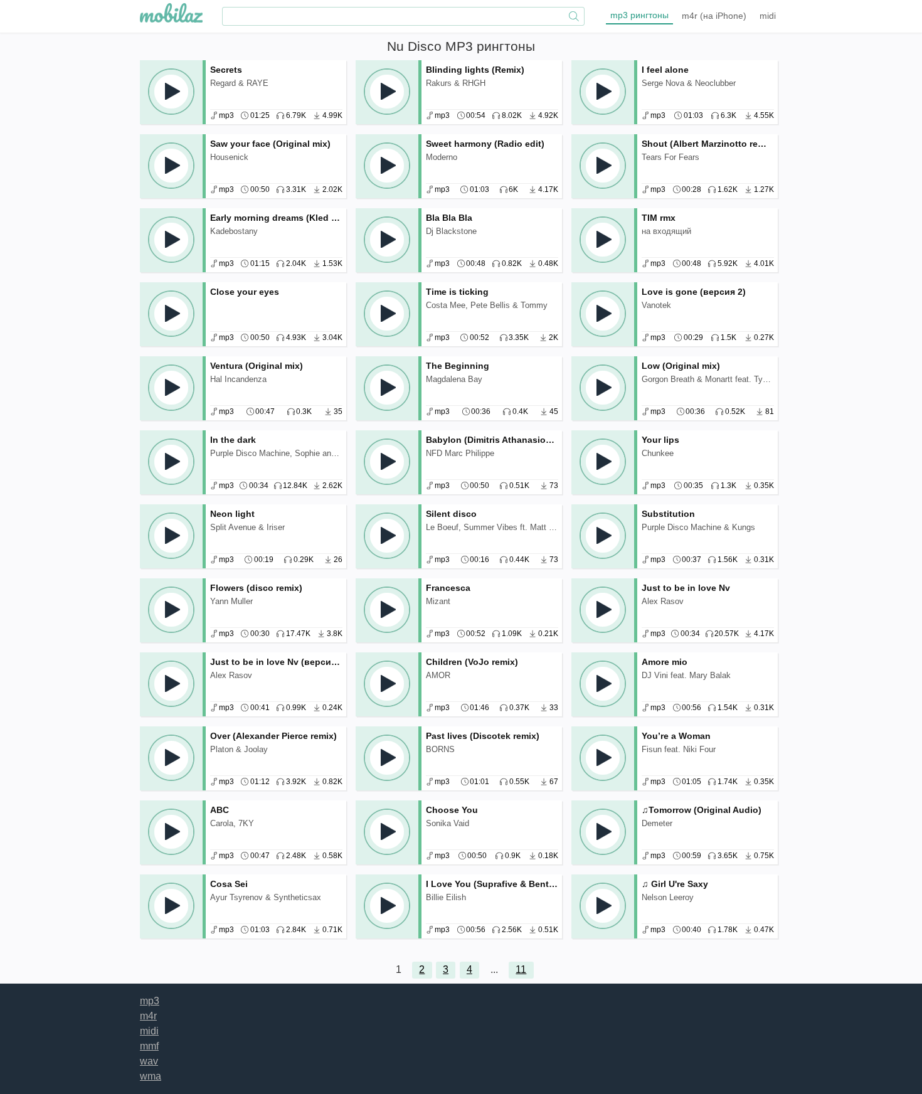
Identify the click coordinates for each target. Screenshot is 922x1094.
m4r (714, 16)
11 (521, 969)
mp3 (639, 15)
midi (768, 16)
